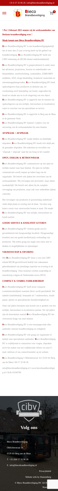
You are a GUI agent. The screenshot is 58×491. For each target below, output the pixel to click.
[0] (51, 13)
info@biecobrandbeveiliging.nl (40, 3)
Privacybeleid (45, 471)
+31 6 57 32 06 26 (17, 3)
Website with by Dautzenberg (38, 477)
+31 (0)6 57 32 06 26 (18, 459)
